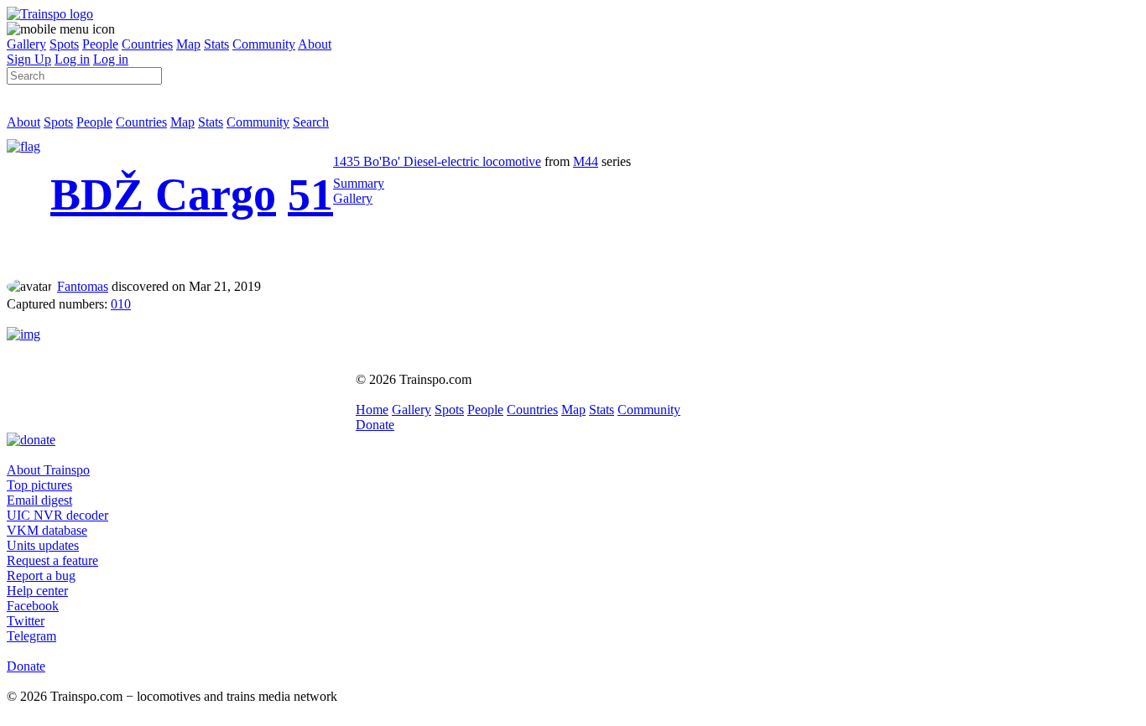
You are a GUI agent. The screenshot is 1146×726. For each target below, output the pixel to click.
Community (263, 44)
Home (372, 409)
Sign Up (29, 59)
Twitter (25, 621)
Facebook (33, 606)
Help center (37, 590)
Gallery (26, 44)
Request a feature (52, 560)
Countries (147, 44)
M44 (585, 161)
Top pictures (39, 485)
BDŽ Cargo (163, 194)
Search (311, 122)
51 (310, 194)
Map (188, 44)
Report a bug (41, 575)
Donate (375, 424)
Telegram (31, 636)
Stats (216, 44)
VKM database (47, 530)
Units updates (43, 545)
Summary (358, 183)
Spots (64, 44)
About (314, 44)
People (100, 44)
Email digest (39, 500)
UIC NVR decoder (57, 515)
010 (121, 304)
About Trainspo (48, 470)
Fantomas (82, 286)
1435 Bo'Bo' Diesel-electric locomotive (437, 161)
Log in (72, 59)
